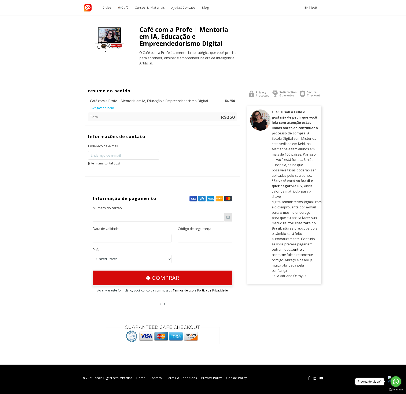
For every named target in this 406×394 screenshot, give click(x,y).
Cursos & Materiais (150, 7)
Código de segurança (194, 228)
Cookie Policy (236, 378)
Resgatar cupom (102, 108)
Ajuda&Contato (183, 7)
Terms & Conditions (181, 378)
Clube (107, 7)
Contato (156, 378)
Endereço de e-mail (103, 146)
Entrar (310, 7)
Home (140, 378)
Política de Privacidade (212, 290)
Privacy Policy (211, 378)
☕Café (123, 7)
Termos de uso (183, 290)
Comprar (165, 278)
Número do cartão (107, 208)
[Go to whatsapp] (396, 381)
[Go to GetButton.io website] (396, 389)
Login (117, 163)
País (96, 249)
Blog (205, 7)
